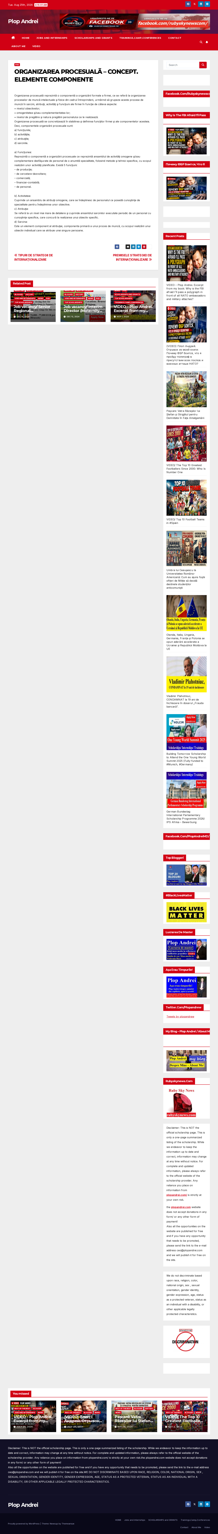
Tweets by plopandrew (180, 1016)
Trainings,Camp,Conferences (140, 37)
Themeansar (68, 1523)
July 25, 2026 (25, 1427)
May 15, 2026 (125, 1427)
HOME (26, 37)
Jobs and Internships (52, 37)
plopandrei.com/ (176, 1195)
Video (36, 46)
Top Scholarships (23, 302)
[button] (201, 42)
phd (17, 65)
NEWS (40, 298)
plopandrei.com (181, 1207)
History (29, 294)
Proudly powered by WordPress (24, 1523)
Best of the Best (34, 290)
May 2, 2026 (175, 1427)
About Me (18, 46)
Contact (174, 37)
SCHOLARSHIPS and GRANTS (94, 37)
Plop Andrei (23, 21)
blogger (19, 294)
